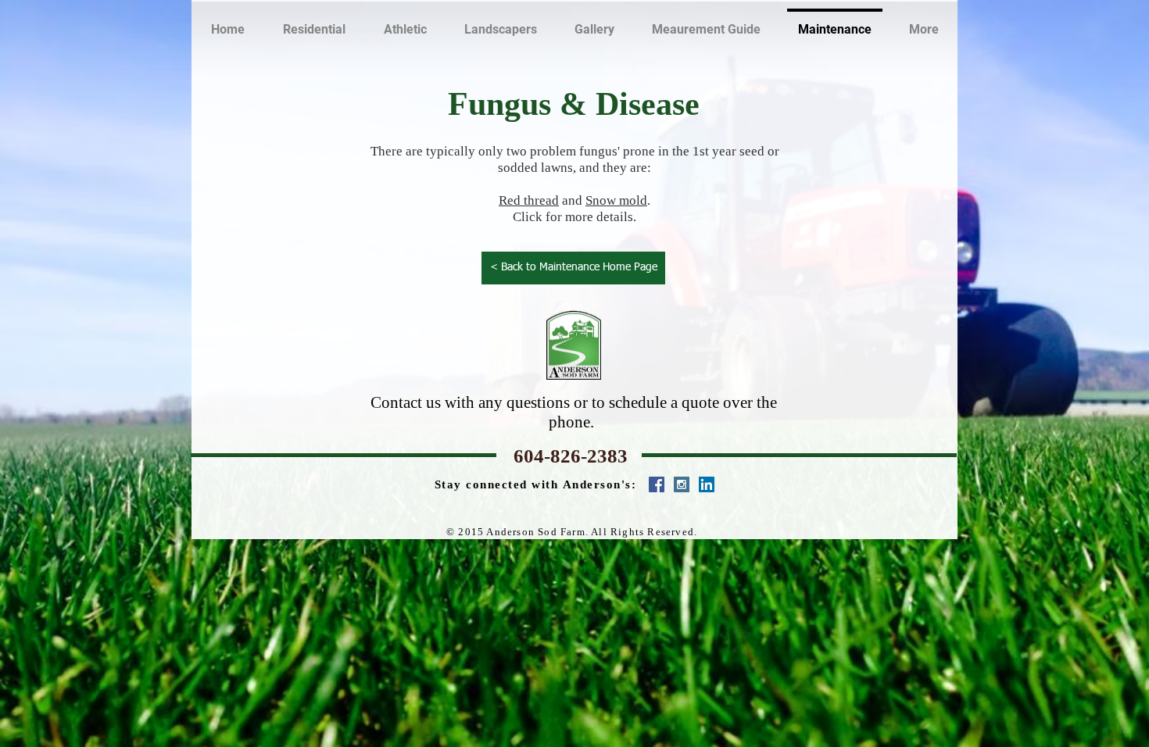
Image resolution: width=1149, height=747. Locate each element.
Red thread (529, 200)
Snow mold (616, 200)
